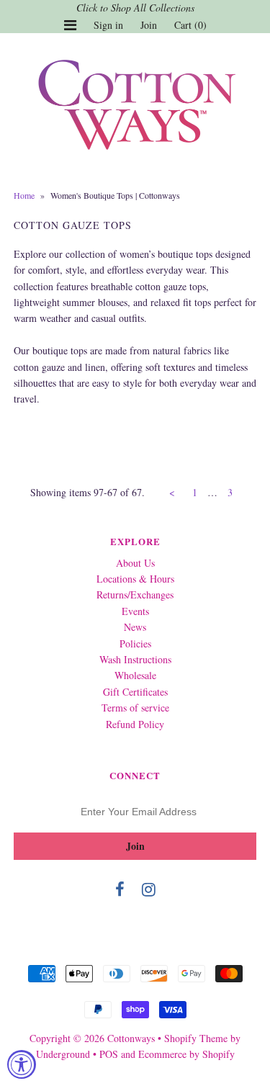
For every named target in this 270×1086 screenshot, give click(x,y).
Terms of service (135, 707)
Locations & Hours (135, 578)
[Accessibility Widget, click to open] (21, 1064)
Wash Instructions (135, 659)
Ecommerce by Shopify (186, 1054)
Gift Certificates (135, 692)
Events (135, 611)
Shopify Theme (196, 1038)
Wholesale (135, 675)
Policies (135, 643)
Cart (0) (190, 25)
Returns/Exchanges (135, 594)
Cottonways (131, 1038)
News (135, 627)
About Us (135, 563)
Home (24, 195)
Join (148, 25)
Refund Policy (135, 724)
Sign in (108, 25)
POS (108, 1054)
